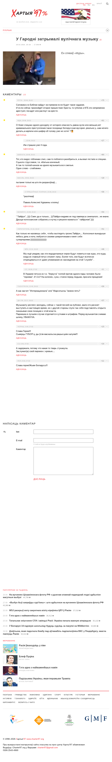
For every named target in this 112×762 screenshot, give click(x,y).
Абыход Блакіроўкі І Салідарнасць (78, 698)
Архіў (99, 3)
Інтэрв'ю (7, 698)
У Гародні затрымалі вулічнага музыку (57, 39)
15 (100, 40)
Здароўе (32, 698)
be (84, 5)
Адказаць (21, 115)
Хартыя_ (29, 13)
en (93, 5)
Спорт (58, 695)
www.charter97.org (35, 739)
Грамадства (21, 695)
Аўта (42, 698)
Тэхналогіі (20, 698)
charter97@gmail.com (47, 747)
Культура (68, 695)
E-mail (19, 440)
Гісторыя (80, 695)
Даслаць (40, 479)
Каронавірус (9, 702)
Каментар (21, 449)
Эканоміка (34, 695)
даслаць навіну (83, 3)
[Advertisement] (56, 397)
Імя (17, 431)
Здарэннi (47, 695)
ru (89, 5)
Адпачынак (52, 698)
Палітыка (7, 695)
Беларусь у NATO (26, 702)
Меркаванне (9, 641)
